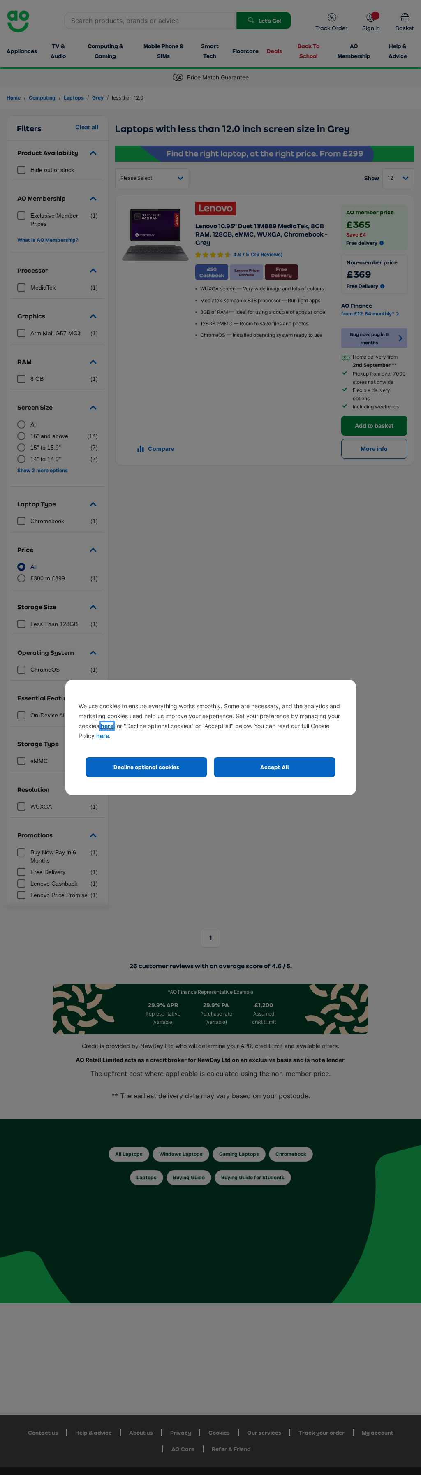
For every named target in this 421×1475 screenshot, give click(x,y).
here (107, 725)
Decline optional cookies (146, 766)
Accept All (274, 766)
